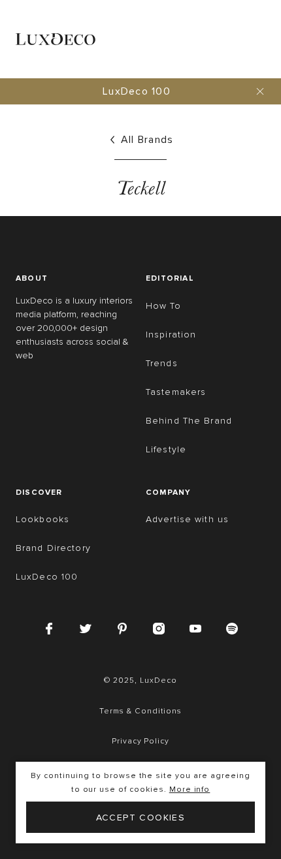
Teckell (140, 188)
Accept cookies (141, 817)
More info (189, 789)
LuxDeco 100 (137, 91)
